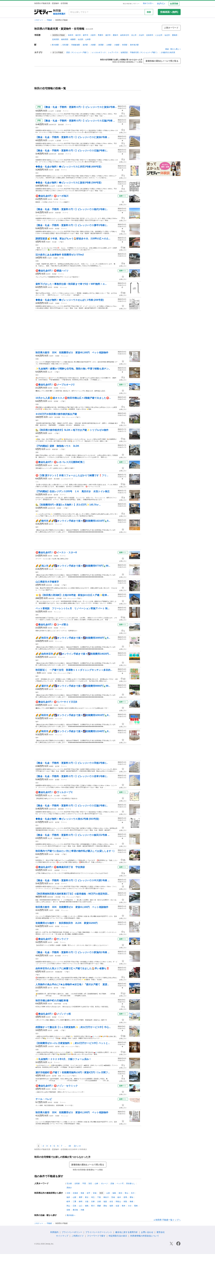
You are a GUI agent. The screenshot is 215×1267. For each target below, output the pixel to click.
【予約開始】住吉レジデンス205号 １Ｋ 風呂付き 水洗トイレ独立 (73, 491)
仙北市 (167, 35)
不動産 (49, 20)
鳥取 (125, 1202)
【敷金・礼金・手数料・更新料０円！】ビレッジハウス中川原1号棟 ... (72, 880)
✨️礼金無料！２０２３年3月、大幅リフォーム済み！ (63, 1059)
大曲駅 (116, 45)
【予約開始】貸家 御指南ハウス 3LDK (57, 446)
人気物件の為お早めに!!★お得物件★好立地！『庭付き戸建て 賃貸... (72, 984)
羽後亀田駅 (58, 972)
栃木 (119, 1197)
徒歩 (37, 127)
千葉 (99, 1197)
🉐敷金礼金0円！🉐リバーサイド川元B (56, 702)
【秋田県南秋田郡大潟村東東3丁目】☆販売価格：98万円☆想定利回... (72, 893)
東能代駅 (55, 449)
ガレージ (104, 1183)
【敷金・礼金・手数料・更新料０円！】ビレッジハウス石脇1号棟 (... (72, 805)
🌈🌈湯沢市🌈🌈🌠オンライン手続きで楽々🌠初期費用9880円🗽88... (73, 686)
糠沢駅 (57, 1046)
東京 (86, 1197)
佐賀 (117, 1206)
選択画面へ (71, 1215)
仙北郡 (80, 39)
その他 (61, 258)
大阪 (86, 1202)
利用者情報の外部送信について (144, 1236)
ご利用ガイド (78, 1236)
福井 (68, 1197)
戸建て (38, 975)
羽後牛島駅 (57, 1004)
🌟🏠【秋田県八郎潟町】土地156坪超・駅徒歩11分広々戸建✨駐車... (72, 595)
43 (70, 1146)
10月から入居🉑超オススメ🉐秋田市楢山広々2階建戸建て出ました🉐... (73, 398)
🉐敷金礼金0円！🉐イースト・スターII (56, 552)
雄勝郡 (73, 39)
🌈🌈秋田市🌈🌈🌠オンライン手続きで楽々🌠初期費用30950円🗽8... (73, 638)
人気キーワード (171, 28)
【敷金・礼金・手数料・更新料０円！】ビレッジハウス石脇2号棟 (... (72, 150)
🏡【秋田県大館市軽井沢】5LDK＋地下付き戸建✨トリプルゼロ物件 (72, 430)
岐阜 (68, 1202)
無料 (37, 290)
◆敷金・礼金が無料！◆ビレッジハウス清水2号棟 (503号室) (67, 819)
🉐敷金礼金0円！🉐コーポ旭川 (52, 196)
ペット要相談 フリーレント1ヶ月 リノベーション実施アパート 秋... (72, 608)
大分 (129, 1206)
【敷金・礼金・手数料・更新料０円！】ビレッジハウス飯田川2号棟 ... (72, 835)
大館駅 (93, 45)
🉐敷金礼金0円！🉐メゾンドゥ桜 (53, 1014)
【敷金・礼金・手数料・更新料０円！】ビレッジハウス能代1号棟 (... (72, 209)
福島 (114, 1193)
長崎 (136, 1206)
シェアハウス (113, 52)
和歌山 (118, 1202)
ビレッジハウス (41, 215)
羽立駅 (54, 242)
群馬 (125, 1197)
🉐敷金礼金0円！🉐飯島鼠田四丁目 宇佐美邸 (60, 867)
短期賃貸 (124, 52)
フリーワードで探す (96, 1236)
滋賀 (105, 1202)
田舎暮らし (130, 1183)
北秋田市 (149, 35)
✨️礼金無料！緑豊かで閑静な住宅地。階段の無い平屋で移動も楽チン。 (73, 368)
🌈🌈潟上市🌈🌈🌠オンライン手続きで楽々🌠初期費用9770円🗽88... (73, 566)
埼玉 (93, 1197)
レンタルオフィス (99, 52)
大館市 (93, 35)
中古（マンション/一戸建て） (71, 417)
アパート (66, 111)
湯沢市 (108, 35)
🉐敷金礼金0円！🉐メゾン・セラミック (57, 1085)
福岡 (111, 1206)
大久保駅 (57, 795)
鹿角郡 (174, 35)
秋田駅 (124, 45)
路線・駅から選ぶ (172, 49)
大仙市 (141, 35)
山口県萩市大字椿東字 (47, 581)
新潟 (120, 1193)
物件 (37, 420)
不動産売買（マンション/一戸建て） (144, 52)
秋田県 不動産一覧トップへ (168, 1220)
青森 (82, 1193)
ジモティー (39, 20)
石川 (132, 1193)
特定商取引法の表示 (118, 1236)
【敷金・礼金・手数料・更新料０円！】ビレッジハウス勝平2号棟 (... (72, 225)
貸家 (37, 452)
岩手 (88, 1193)
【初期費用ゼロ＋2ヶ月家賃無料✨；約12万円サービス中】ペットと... (73, 1043)
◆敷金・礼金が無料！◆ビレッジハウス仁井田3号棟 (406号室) (68, 166)
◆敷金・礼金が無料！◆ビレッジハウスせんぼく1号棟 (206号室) (70, 300)
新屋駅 (101, 45)
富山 (126, 1193)
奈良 (111, 1202)
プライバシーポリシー (72, 1232)
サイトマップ (62, 1236)
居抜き (69, 1188)
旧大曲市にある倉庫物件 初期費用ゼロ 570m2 (60, 254)
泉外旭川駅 (134, 45)
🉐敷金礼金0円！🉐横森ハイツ (52, 270)
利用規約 (54, 1232)
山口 (80, 1206)
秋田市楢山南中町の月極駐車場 (52, 1000)
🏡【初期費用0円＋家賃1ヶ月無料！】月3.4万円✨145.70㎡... (68, 504)
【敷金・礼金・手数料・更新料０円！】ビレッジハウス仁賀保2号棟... (80, 107)
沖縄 (82, 1210)
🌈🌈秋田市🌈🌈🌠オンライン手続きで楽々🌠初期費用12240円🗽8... (73, 731)
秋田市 (70, 35)
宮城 (94, 1193)
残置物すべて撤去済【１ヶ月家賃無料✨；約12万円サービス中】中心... (73, 1027)
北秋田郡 (55, 39)
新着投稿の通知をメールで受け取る (162, 61)
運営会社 (160, 1232)
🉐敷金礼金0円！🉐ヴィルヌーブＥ (54, 792)
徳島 (86, 1206)
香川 (93, 1206)
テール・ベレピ (44, 1099)
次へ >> (77, 1146)
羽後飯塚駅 (75, 45)
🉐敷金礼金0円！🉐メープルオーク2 (55, 384)
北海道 (75, 1193)
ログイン (161, 3)
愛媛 (99, 1206)
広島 (74, 1206)
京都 (99, 1202)
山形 (108, 1193)
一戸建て (61, 242)
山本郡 (88, 39)
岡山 (68, 1206)
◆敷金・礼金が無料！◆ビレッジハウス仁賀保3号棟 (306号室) (68, 182)
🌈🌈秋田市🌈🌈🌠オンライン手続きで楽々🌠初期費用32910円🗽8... (73, 715)
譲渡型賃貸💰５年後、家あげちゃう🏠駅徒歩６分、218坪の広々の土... (73, 238)
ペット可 (120, 1183)
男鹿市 (100, 35)
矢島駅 (59, 508)
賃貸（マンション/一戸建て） (78, 52)
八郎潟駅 (65, 45)
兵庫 (93, 1202)
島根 (131, 1202)
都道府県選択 (59, 14)
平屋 (84, 1183)
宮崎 (68, 1210)
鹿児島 (75, 1210)
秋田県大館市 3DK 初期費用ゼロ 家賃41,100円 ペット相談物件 (72, 907)
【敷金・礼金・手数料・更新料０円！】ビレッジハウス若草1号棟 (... (72, 776)
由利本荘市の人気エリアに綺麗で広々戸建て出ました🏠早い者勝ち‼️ (72, 968)
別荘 (90, 1183)
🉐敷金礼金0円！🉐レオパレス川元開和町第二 (60, 462)
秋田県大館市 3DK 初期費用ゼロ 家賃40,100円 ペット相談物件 (72, 352)
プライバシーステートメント (98, 1232)
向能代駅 (58, 212)
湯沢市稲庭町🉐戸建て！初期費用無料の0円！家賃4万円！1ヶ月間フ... (73, 1072)
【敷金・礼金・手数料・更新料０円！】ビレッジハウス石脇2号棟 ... (79, 120)
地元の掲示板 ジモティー (131, 3)
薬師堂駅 (61, 124)
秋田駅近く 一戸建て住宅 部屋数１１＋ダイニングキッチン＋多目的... (74, 670)
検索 (149, 12)
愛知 (131, 1197)
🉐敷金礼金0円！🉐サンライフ (52, 939)
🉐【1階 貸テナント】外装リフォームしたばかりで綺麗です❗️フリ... (72, 475)
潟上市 (133, 35)
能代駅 (56, 495)
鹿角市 (115, 35)
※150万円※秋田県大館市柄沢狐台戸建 (56, 414)
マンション (63, 287)
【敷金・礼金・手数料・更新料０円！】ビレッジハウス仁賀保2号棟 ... (72, 137)
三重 (74, 1202)
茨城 (113, 1197)
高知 (105, 1206)
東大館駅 (55, 45)
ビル (37, 481)
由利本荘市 (124, 35)
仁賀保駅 (58, 111)
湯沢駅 (85, 45)
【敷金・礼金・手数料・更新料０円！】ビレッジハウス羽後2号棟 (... (72, 763)
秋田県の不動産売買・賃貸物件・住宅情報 (59, 28)
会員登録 (174, 3)
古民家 (77, 1183)
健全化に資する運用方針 (126, 1232)
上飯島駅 (57, 870)
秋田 (45, 111)
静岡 (80, 1202)
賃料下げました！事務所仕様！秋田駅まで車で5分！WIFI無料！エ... (71, 284)
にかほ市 (158, 35)
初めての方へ (148, 3)
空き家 (69, 1183)
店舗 (112, 1183)
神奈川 (106, 1197)
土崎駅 (109, 45)
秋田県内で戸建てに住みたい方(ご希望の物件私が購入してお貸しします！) (75, 851)
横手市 (85, 35)
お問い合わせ (147, 1232)
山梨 (74, 1197)
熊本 (123, 1206)
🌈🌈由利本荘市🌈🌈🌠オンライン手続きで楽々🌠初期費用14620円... (73, 654)
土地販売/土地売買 (168, 52)
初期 (37, 261)
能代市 (78, 35)
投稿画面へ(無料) (169, 12)
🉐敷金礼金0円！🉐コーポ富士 (52, 624)
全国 (68, 1193)
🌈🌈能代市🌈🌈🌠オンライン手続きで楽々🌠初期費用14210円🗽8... (73, 521)
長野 (80, 1197)
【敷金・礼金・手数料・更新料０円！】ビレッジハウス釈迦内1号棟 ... (72, 952)
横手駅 (56, 988)
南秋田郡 (64, 39)
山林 (96, 1183)
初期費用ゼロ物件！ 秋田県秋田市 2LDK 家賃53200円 (67, 923)
